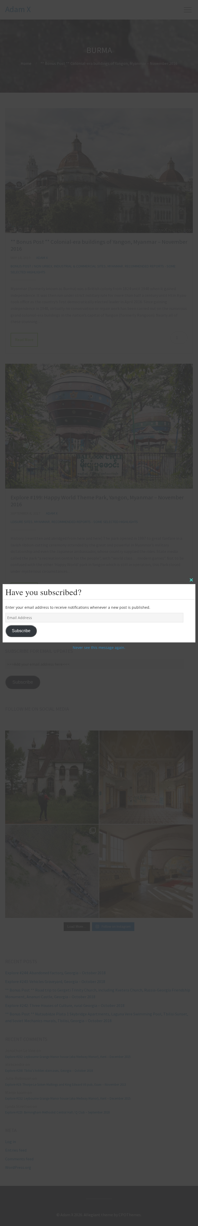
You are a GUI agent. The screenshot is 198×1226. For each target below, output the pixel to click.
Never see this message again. (99, 647)
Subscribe (21, 631)
